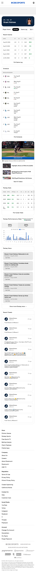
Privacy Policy (6, 477)
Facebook (5, 514)
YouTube (4, 505)
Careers (4, 458)
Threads (4, 520)
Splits (31, 29)
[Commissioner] (9, 554)
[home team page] (5, 76)
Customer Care (6, 498)
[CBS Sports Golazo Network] (18, 547)
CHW (8, 87)
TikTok (4, 508)
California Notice (7, 487)
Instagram (5, 511)
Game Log (24, 29)
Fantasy (15, 29)
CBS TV (4, 467)
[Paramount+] (30, 550)
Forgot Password (7, 539)
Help (3, 495)
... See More (7, 257)
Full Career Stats (18, 213)
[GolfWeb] (18, 558)
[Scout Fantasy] (27, 554)
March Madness (6, 445)
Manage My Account (8, 530)
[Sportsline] (19, 550)
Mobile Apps (5, 448)
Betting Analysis (6, 442)
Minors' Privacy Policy (8, 480)
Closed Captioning (7, 484)
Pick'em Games (6, 433)
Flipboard (5, 523)
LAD (8, 110)
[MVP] (18, 554)
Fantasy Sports (6, 436)
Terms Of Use (6, 474)
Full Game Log (18, 62)
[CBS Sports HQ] (25, 544)
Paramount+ (5, 464)
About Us (4, 455)
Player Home (7, 29)
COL (8, 131)
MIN (8, 76)
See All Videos (18, 181)
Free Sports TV (6, 439)
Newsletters (5, 533)
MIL (8, 92)
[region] (18, 150)
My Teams (5, 536)
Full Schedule (18, 137)
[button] (2, 2)
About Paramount (7, 461)
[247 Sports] (7, 550)
